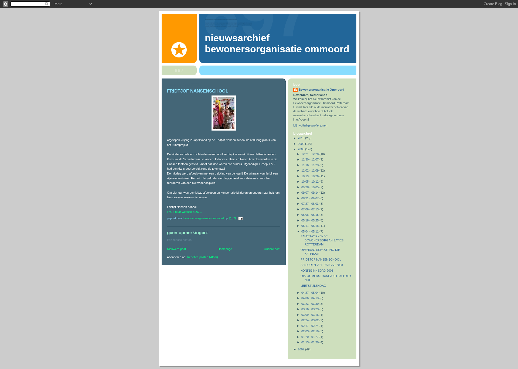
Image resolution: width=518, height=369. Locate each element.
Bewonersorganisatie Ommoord (321, 89)
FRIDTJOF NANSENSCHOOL (321, 259)
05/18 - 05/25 (310, 220)
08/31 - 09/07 (310, 198)
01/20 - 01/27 (310, 337)
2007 (301, 349)
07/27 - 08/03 (310, 203)
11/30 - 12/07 (310, 159)
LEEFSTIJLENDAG (313, 285)
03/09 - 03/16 (310, 314)
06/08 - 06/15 (310, 214)
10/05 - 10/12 (310, 181)
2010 (301, 138)
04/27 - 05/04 (310, 292)
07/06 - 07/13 (310, 209)
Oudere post (272, 249)
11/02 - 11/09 (310, 170)
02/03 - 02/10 (310, 331)
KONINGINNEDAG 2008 (317, 270)
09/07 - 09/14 (310, 192)
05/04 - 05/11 (310, 231)
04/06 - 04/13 (310, 298)
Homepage (225, 249)
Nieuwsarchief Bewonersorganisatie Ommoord (277, 43)
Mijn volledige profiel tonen (310, 125)
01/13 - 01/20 (310, 342)
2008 (301, 149)
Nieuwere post (176, 249)
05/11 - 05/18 (310, 225)
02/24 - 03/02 (310, 320)
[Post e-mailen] (240, 218)
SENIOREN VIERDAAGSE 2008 (322, 264)
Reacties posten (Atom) (202, 257)
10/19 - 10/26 (310, 176)
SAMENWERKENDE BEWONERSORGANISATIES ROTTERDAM (322, 240)
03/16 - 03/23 (310, 309)
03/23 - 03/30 (310, 303)
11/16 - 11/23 (310, 165)
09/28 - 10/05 (310, 187)
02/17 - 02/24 (310, 325)
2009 (301, 143)
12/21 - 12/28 (310, 154)
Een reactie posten (179, 239)
